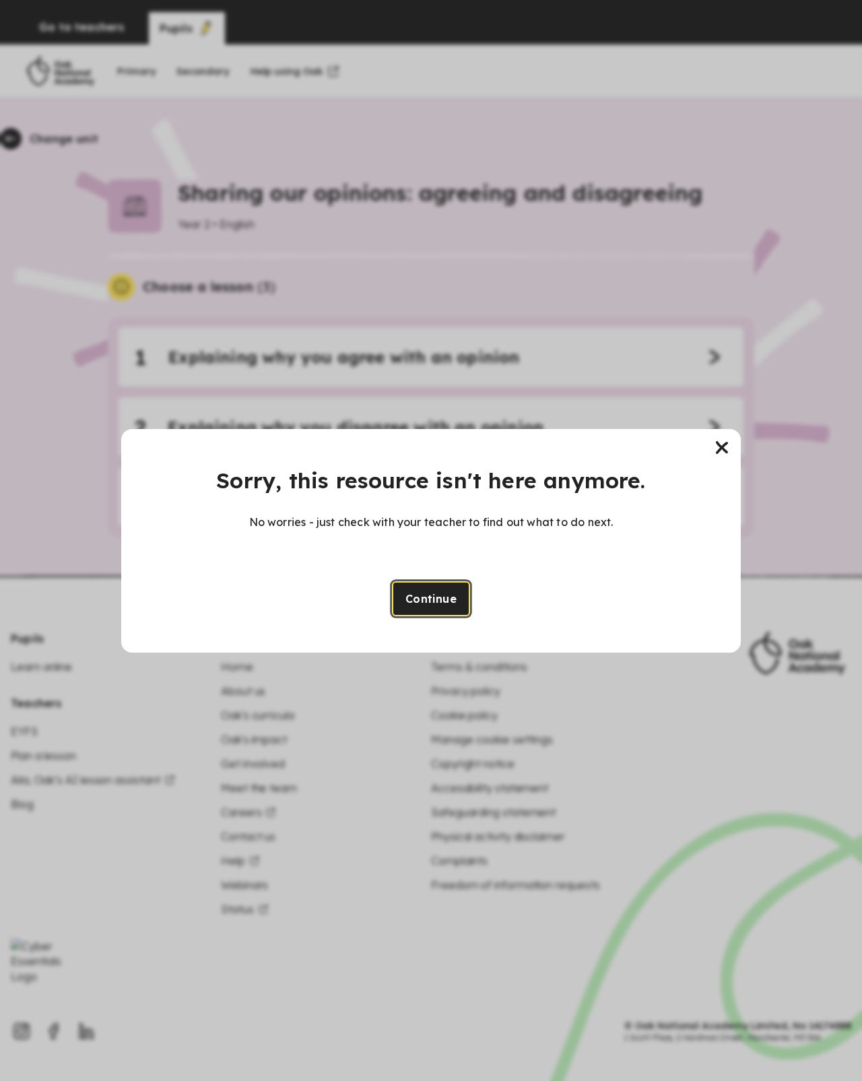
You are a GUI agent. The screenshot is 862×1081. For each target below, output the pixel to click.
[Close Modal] (722, 448)
